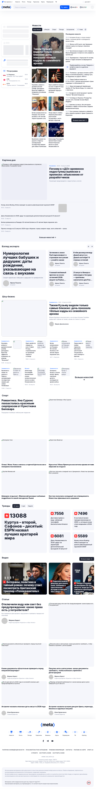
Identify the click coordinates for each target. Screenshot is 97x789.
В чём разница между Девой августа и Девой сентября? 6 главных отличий (82, 256)
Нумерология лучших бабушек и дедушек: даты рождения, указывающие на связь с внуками (21, 263)
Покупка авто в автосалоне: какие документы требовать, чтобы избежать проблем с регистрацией (68, 670)
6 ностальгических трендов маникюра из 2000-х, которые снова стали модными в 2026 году (83, 522)
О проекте (34, 753)
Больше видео (85, 559)
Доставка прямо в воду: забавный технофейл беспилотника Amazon (59, 521)
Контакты (69, 750)
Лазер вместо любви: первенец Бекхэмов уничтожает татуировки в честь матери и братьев (56, 116)
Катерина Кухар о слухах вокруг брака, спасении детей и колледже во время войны (55, 376)
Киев (81, 29)
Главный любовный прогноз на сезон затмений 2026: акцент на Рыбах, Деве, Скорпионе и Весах (57, 276)
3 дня (23, 506)
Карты (43, 2)
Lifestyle (46, 29)
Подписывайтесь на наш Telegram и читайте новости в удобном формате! (81, 67)
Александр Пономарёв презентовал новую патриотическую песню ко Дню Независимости (56, 142)
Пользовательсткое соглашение (36, 750)
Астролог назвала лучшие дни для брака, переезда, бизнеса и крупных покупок (71, 708)
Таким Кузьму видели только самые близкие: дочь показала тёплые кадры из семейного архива (69, 309)
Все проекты (7, 2)
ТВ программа (12, 71)
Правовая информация (56, 750)
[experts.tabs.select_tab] (88, 246)
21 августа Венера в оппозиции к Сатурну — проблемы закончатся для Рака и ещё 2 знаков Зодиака (82, 276)
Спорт (54, 29)
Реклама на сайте (80, 750)
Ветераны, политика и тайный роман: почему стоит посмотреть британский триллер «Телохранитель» (24, 579)
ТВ (56, 2)
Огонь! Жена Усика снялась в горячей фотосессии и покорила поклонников (24, 466)
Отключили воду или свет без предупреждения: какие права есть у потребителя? (22, 607)
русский (87, 2)
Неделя (30, 506)
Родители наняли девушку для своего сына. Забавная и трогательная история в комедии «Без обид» (59, 579)
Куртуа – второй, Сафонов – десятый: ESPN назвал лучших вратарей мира (24, 530)
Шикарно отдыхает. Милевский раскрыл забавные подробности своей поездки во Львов (23, 497)
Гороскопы (36, 2)
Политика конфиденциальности (13, 750)
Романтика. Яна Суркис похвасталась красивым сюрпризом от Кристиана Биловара (19, 404)
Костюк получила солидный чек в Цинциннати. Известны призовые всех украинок (69, 497)
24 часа (16, 506)
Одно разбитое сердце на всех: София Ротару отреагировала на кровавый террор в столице (56, 88)
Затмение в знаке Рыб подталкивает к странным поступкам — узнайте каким (58, 256)
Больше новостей (46, 237)
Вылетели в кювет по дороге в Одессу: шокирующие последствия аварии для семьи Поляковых (39, 142)
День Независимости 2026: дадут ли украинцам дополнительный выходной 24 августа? (30, 216)
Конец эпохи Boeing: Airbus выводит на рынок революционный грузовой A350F (27, 205)
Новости (17, 2)
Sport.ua (90, 750)
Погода (29, 2)
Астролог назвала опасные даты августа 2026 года (24, 707)
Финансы (47, 735)
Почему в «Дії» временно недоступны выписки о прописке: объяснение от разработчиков (66, 173)
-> (84, 378)
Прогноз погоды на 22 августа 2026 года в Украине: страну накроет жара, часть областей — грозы (34, 228)
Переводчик (50, 2)
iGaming (84, 735)
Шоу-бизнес (37, 29)
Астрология (70, 29)
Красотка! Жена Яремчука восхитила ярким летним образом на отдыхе (71, 466)
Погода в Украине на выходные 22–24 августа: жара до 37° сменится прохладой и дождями (83, 579)
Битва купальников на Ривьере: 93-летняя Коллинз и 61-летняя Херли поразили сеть (39, 115)
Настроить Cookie (45, 753)
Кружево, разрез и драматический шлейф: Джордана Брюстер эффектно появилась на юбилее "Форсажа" (39, 89)
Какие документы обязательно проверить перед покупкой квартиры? (22, 669)
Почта (23, 2)
